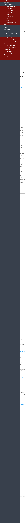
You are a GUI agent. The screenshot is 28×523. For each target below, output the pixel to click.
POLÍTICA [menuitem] (7, 30)
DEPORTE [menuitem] (7, 32)
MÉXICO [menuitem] (7, 26)
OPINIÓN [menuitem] (7, 35)
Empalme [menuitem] (10, 10)
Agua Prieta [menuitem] (11, 7)
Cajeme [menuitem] (10, 8)
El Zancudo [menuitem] (11, 51)
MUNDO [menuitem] (7, 28)
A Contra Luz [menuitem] (11, 37)
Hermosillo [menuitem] (11, 14)
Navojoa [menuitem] (10, 16)
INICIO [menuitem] (6, 1)
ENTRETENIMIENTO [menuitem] (11, 34)
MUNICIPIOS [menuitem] (8, 5)
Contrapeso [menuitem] (11, 39)
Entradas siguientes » (20, 404)
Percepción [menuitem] (11, 45)
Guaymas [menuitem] (10, 12)
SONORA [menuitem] (7, 3)
